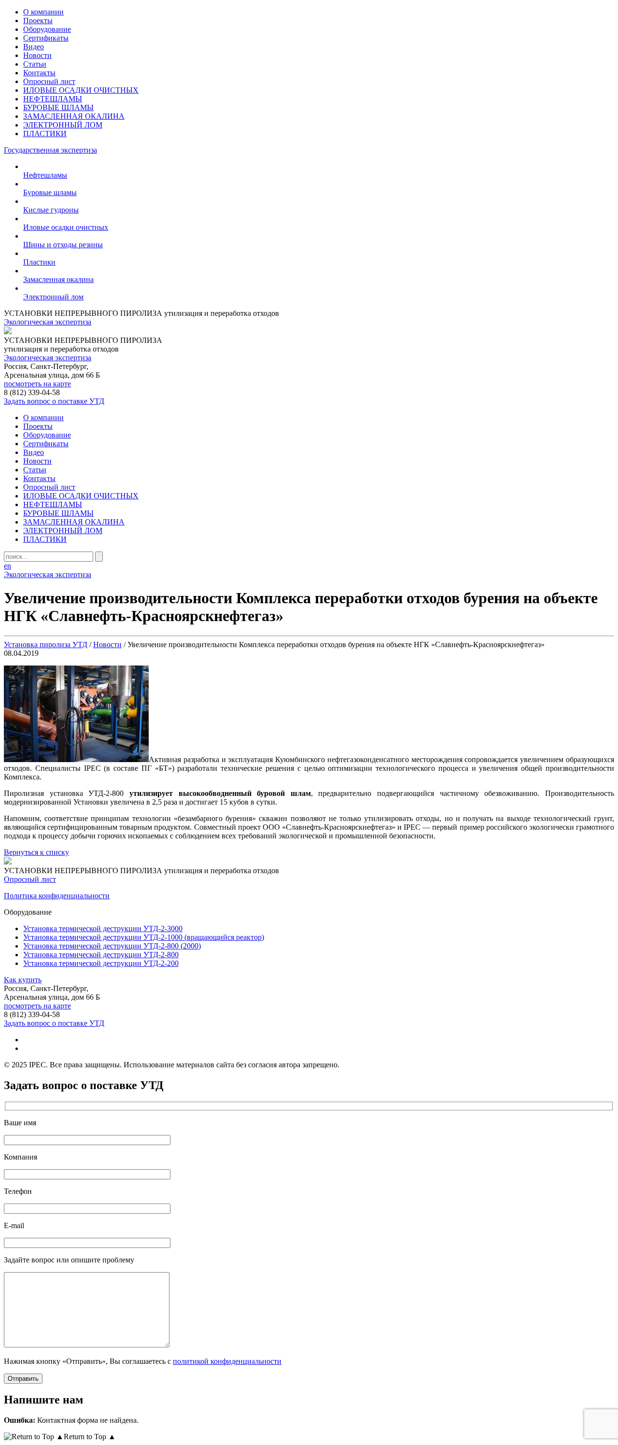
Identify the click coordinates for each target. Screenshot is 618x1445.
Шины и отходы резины (63, 245)
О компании (43, 12)
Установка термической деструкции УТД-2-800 (101, 954)
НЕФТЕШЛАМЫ (52, 99)
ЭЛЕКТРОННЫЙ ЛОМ (62, 125)
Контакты (39, 73)
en (7, 566)
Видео (33, 46)
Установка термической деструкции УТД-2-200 (101, 963)
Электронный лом (53, 297)
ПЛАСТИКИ (45, 133)
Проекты (38, 20)
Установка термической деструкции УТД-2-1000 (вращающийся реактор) (143, 937)
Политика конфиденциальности (57, 896)
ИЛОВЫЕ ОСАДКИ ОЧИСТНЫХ (81, 90)
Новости (37, 55)
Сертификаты (46, 38)
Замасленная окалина (58, 279)
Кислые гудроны (51, 210)
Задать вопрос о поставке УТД (54, 401)
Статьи (34, 64)
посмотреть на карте (37, 384)
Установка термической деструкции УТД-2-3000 (103, 928)
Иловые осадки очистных (65, 227)
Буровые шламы (50, 192)
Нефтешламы (45, 175)
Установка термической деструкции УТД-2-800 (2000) (112, 946)
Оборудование (47, 29)
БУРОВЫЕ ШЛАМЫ (58, 107)
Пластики (39, 262)
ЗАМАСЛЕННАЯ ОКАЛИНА (74, 116)
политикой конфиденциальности (227, 1361)
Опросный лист (49, 81)
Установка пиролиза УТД (45, 644)
